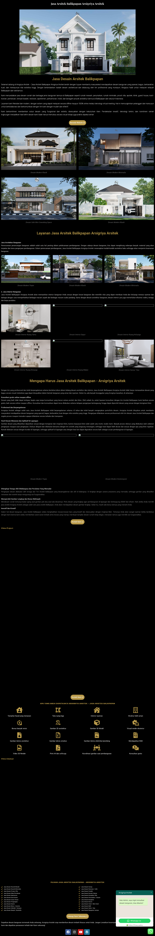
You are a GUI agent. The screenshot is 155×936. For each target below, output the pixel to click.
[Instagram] (74, 932)
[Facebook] (68, 932)
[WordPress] (87, 932)
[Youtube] (81, 932)
